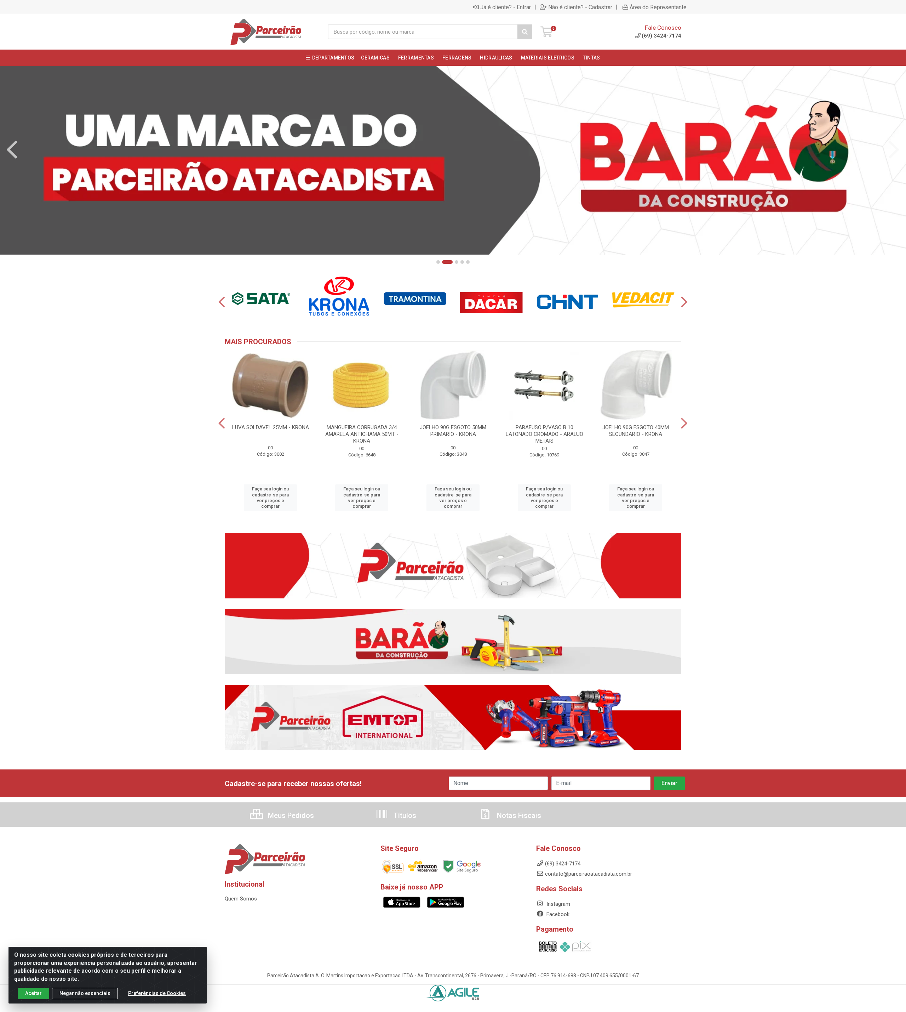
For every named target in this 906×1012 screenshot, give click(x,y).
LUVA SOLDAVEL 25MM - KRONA (270, 427)
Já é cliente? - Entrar (505, 7)
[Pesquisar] (524, 31)
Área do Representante (658, 7)
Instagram (557, 904)
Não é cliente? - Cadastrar (580, 7)
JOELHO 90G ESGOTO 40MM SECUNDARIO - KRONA (635, 430)
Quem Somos (241, 899)
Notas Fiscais (518, 815)
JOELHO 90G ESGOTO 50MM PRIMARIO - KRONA (453, 430)
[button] (438, 262)
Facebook (557, 914)
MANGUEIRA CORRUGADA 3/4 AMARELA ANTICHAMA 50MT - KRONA (361, 434)
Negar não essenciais (84, 993)
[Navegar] (12, 149)
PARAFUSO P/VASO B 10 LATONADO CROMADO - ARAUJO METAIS (544, 434)
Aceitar (33, 993)
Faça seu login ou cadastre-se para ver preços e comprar (270, 497)
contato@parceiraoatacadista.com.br (588, 874)
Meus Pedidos (290, 815)
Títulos (404, 815)
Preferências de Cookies (157, 993)
